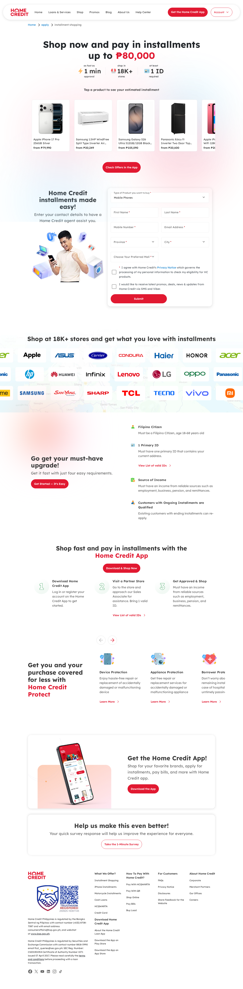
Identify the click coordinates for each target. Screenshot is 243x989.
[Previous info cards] (101, 640)
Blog (109, 12)
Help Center (143, 12)
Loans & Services (59, 12)
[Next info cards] (112, 640)
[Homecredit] (37, 877)
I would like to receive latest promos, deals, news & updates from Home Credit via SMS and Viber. (161, 287)
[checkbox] (114, 272)
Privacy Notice (166, 267)
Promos (94, 12)
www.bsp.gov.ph (40, 933)
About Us (123, 12)
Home (38, 12)
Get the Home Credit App (187, 12)
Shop (80, 12)
